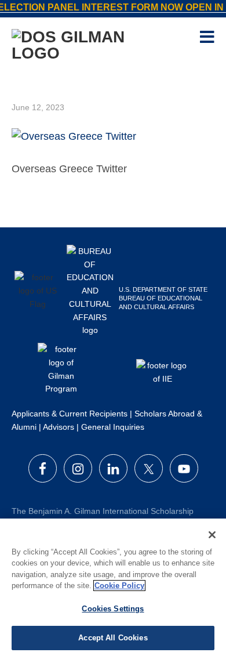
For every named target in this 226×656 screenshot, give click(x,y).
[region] (113, 587)
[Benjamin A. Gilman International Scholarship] (93, 44)
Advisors (58, 427)
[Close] (212, 535)
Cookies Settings (113, 608)
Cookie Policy (119, 585)
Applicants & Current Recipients (69, 413)
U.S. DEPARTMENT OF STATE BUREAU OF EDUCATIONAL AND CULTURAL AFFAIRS (163, 298)
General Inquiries (112, 427)
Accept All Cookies (112, 637)
